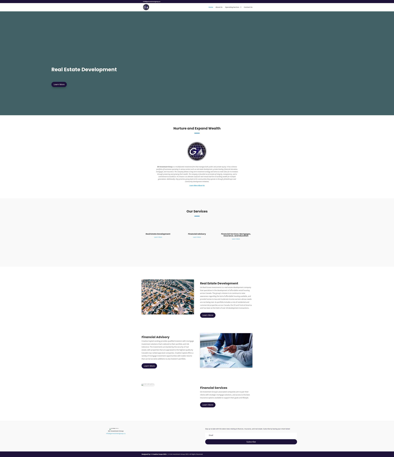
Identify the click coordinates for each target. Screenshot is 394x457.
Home (211, 7)
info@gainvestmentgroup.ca (115, 433)
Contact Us (248, 7)
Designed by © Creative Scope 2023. (154, 454)
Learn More (59, 84)
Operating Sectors (232, 7)
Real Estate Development (84, 69)
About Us (219, 7)
